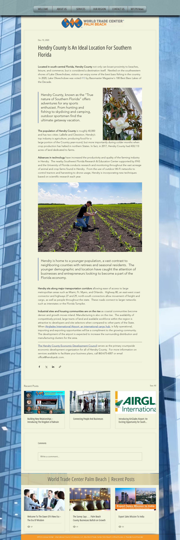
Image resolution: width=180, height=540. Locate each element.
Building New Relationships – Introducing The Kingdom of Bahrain (43, 420)
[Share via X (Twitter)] (46, 366)
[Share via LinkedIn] (53, 366)
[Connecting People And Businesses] (90, 402)
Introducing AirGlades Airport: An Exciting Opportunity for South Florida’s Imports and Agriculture (133, 420)
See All (153, 385)
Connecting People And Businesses (88, 418)
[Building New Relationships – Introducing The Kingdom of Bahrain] (44, 402)
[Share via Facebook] (39, 366)
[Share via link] (60, 366)
